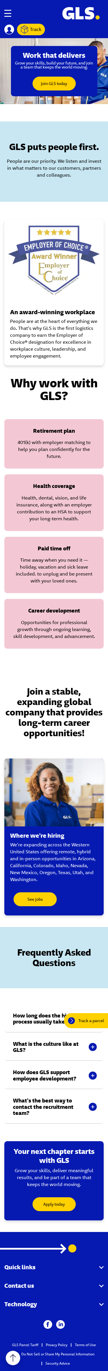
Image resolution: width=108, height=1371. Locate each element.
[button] (54, 1019)
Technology (20, 1304)
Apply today (54, 1204)
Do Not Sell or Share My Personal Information (57, 1354)
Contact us (19, 1285)
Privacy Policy (56, 1345)
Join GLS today (54, 83)
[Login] (9, 29)
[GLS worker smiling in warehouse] (54, 792)
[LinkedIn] (60, 1324)
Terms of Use (85, 1345)
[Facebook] (47, 1324)
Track (35, 29)
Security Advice (58, 1363)
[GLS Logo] (81, 13)
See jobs (35, 899)
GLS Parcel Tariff (25, 1345)
